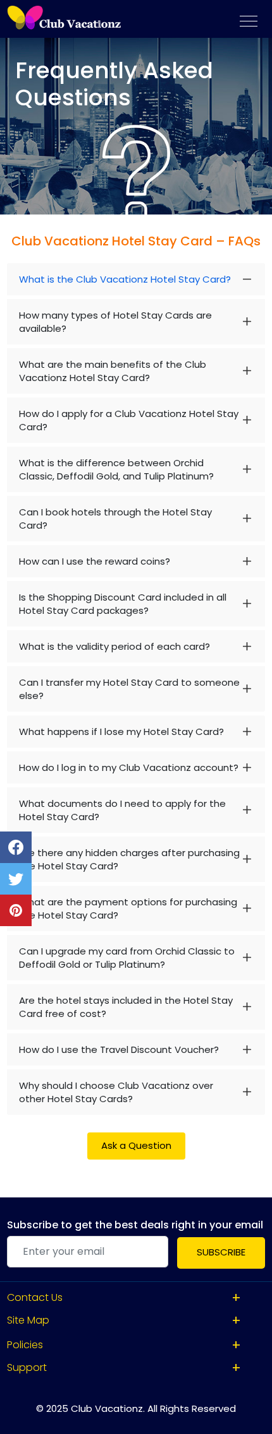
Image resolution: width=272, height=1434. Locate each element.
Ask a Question (136, 1145)
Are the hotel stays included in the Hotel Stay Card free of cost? (126, 1007)
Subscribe (221, 1252)
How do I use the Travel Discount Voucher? (119, 1049)
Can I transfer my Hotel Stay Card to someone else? (129, 689)
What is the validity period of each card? (114, 646)
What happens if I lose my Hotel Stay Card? (121, 731)
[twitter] (16, 879)
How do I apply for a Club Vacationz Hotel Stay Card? (128, 420)
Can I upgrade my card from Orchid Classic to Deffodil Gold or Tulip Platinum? (127, 957)
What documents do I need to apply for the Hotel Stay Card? (122, 810)
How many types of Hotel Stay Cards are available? (115, 322)
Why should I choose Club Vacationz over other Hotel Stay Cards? (116, 1092)
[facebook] (16, 847)
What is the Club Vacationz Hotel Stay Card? (125, 279)
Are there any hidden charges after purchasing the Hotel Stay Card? (129, 859)
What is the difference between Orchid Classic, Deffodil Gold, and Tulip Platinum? (116, 469)
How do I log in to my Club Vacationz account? (128, 767)
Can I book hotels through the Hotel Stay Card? (115, 518)
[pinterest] (16, 910)
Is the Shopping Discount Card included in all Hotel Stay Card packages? (122, 604)
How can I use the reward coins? (94, 561)
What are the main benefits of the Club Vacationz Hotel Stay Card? (112, 371)
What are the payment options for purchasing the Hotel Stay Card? (128, 908)
